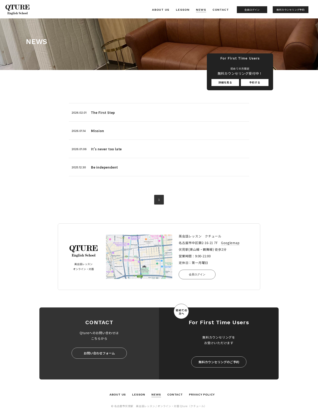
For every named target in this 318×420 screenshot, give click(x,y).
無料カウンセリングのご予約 (219, 362)
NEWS (201, 9)
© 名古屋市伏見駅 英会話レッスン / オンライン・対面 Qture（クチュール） (159, 406)
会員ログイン (252, 9)
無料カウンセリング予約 (291, 9)
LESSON (183, 9)
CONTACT (221, 9)
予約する (254, 82)
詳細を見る (225, 82)
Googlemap (230, 242)
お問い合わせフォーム (99, 353)
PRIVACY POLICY (202, 394)
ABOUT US (160, 9)
